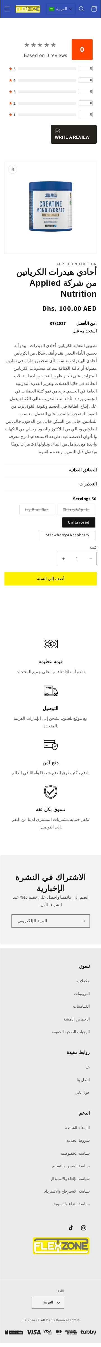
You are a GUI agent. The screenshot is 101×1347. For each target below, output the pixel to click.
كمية (93, 547)
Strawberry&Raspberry (68, 535)
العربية (48, 1302)
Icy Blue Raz (33, 511)
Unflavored (79, 522)
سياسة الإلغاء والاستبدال (70, 1179)
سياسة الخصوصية (75, 1153)
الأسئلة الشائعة (77, 1128)
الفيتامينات (81, 1006)
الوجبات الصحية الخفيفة (71, 1032)
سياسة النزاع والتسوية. (71, 1204)
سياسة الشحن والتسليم (71, 1166)
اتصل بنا (83, 1080)
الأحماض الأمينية (77, 1019)
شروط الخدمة (78, 1140)
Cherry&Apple (73, 511)
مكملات (83, 981)
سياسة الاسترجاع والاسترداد (67, 1191)
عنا (87, 1067)
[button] (7, 9)
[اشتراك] (83, 921)
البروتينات (82, 994)
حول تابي (82, 1092)
